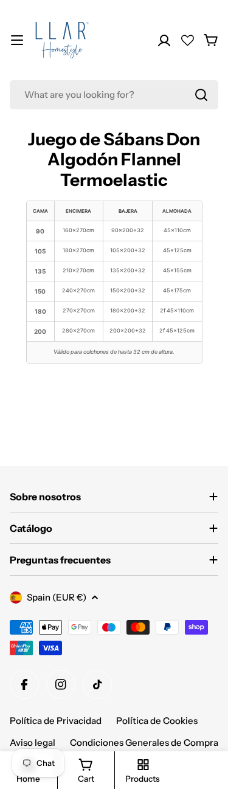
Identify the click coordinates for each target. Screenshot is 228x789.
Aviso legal (32, 742)
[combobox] (114, 94)
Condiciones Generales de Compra (144, 742)
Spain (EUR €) (56, 597)
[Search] (201, 95)
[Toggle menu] (17, 40)
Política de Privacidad (56, 720)
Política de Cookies (157, 720)
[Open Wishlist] (187, 40)
